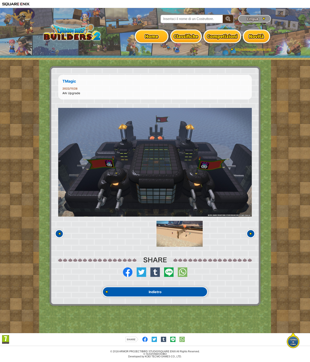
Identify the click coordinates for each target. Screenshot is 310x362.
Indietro (155, 292)
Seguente (251, 233)
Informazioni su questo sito (253, 49)
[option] (155, 162)
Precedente (59, 233)
